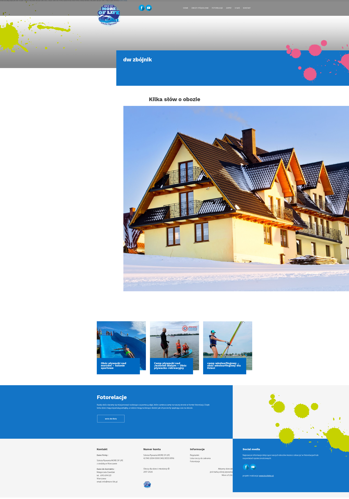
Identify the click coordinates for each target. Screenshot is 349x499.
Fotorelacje (217, 8)
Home (185, 8)
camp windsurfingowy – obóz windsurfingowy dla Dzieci (224, 366)
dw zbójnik (137, 59)
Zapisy (228, 8)
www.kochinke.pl (266, 475)
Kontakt (247, 8)
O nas (237, 8)
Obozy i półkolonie (200, 8)
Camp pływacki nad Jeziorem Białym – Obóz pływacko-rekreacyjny (170, 366)
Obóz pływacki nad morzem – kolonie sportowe (113, 366)
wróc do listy (111, 418)
